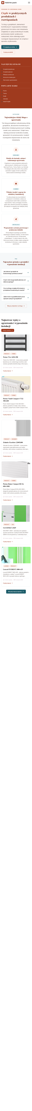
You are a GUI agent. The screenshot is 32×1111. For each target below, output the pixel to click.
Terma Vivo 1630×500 (10, 357)
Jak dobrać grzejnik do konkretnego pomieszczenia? (12, 272)
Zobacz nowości (7, 330)
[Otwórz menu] (29, 2)
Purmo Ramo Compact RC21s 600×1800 (13, 485)
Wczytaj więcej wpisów (15, 591)
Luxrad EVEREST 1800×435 (13, 569)
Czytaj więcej (7, 371)
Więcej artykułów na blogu (15, 306)
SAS (13, 524)
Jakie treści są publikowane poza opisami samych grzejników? (14, 297)
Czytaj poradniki (8, 52)
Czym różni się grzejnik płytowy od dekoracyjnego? (14, 281)
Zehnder (14, 439)
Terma (14, 353)
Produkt (7, 353)
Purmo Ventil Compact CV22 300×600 (13, 399)
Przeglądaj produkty (9, 47)
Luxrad (6, 566)
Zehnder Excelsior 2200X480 (13, 442)
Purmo (14, 395)
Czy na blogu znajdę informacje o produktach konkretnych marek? (14, 289)
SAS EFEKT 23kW (9, 528)
